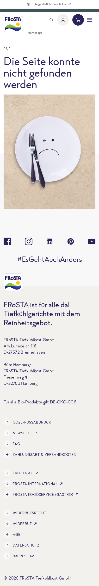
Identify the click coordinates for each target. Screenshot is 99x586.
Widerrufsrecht (29, 513)
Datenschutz (26, 545)
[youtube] (91, 241)
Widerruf (22, 523)
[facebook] (7, 241)
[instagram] (28, 241)
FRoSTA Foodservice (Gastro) (43, 494)
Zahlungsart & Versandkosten (44, 454)
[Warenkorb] (78, 20)
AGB (17, 534)
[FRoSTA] (13, 23)
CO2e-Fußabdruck (32, 422)
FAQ (16, 443)
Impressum (24, 556)
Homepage (35, 33)
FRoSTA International (35, 483)
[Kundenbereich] (63, 20)
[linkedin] (49, 241)
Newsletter (25, 433)
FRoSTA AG (23, 473)
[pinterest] (70, 241)
